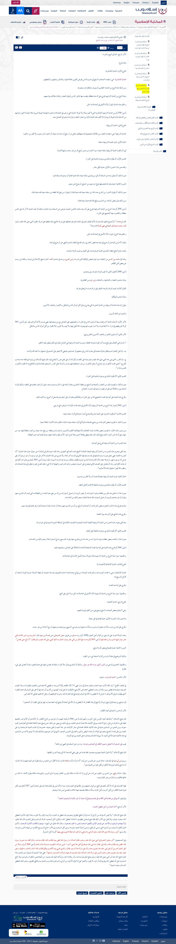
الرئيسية (118, 11)
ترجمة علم (110, 893)
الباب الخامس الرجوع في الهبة (149, 133)
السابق (23, 877)
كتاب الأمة (91, 22)
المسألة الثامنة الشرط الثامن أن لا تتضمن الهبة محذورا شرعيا (142, 89)
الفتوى (91, 11)
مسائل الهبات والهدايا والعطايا (128, 27)
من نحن (15, 912)
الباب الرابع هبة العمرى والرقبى (148, 128)
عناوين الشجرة (96, 893)
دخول (15, 2)
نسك (126, 925)
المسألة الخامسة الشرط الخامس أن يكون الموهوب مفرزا (142, 57)
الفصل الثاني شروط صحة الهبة (85, 27)
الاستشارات (81, 11)
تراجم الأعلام (16, 22)
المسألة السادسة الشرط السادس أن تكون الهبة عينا (141, 67)
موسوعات (109, 11)
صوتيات (164, 921)
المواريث (54, 11)
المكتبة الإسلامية (149, 22)
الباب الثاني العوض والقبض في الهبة (147, 117)
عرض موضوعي (36, 22)
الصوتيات (72, 11)
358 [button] (104, 48)
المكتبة (63, 11)
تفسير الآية (122, 893)
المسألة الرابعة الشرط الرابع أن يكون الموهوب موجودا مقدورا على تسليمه (142, 45)
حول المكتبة (73, 22)
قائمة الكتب (55, 22)
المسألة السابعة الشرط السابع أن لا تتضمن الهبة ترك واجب (142, 77)
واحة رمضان (123, 921)
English (126, 3)
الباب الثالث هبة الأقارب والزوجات (146, 123)
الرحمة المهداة (122, 917)
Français (136, 3)
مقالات (100, 11)
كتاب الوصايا (157, 151)
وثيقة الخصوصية (42, 912)
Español (155, 3)
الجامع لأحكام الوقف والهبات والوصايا (148, 27)
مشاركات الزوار (93, 925)
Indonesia (117, 3)
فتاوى (165, 929)
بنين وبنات (44, 11)
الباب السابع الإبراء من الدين (149, 144)
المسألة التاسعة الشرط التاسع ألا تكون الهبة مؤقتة (142, 99)
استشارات (163, 933)
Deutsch (145, 3)
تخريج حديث (82, 893)
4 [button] (121, 48)
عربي (164, 3)
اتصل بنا (22, 912)
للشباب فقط (123, 929)
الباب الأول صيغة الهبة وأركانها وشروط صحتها (107, 27)
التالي (18, 877)
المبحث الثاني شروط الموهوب (68, 27)
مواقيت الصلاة (93, 921)
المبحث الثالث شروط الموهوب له (146, 109)
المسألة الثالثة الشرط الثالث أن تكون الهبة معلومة (142, 35)
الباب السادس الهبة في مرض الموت (147, 139)
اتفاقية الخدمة (31, 912)
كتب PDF (107, 22)
